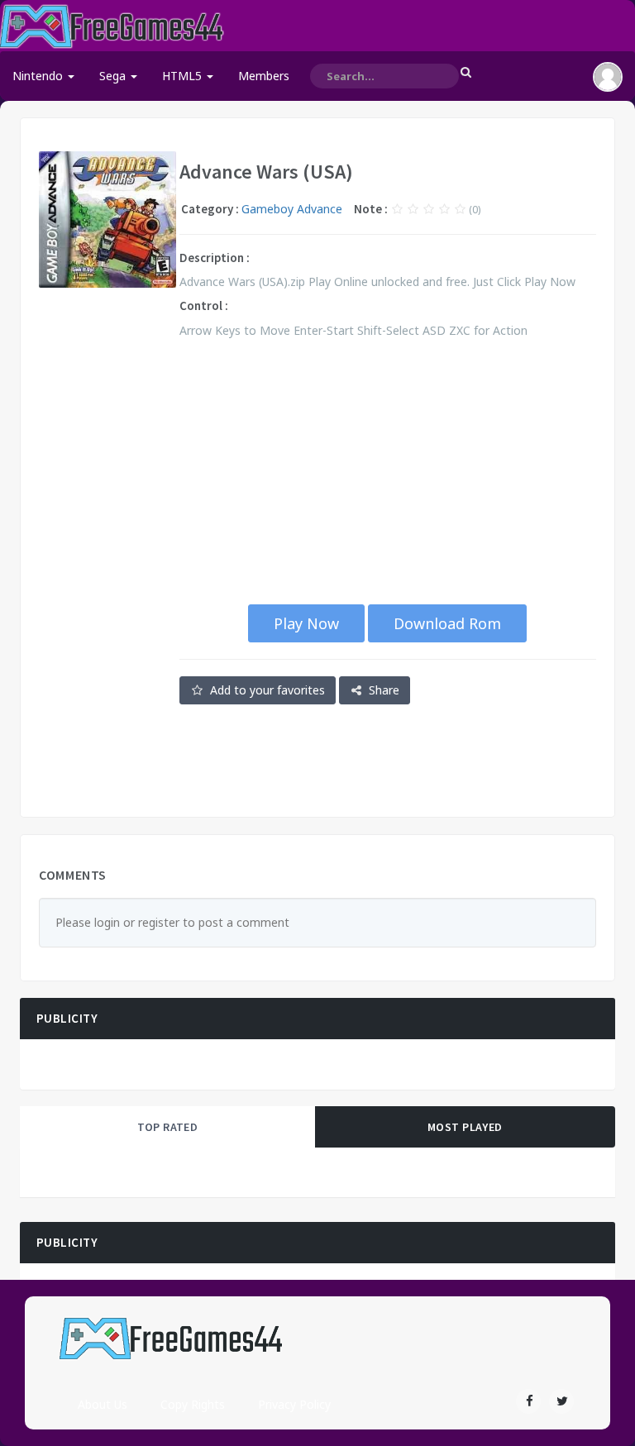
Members (263, 76)
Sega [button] (114, 76)
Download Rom (447, 623)
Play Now (306, 623)
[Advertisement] (107, 552)
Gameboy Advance (291, 209)
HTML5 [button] (183, 76)
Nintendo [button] (39, 76)
